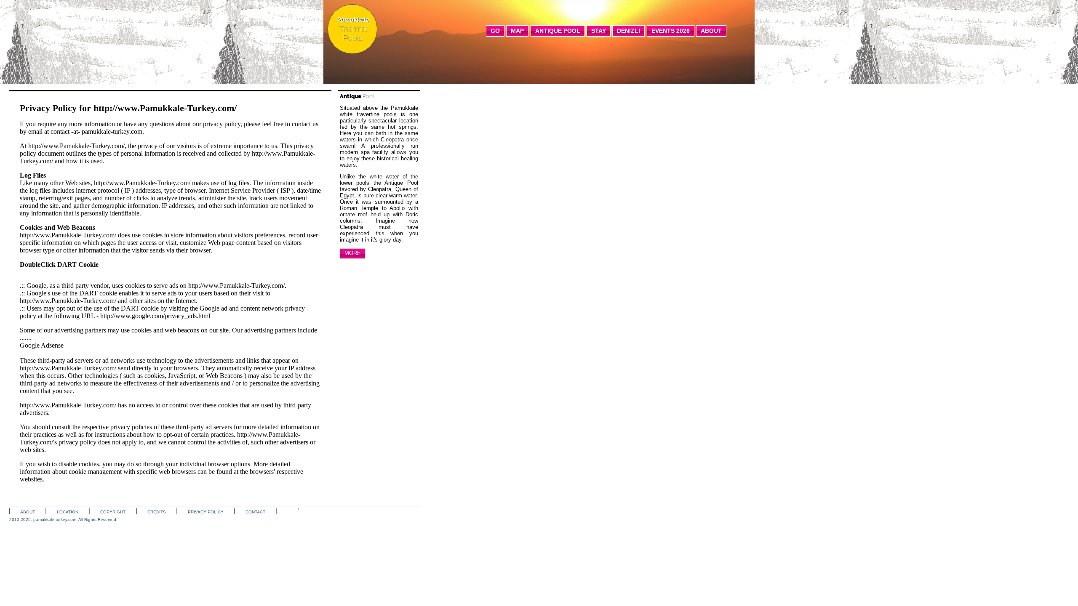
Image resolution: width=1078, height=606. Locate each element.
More (352, 253)
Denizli (628, 30)
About (711, 30)
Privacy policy (206, 512)
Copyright (112, 512)
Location (67, 512)
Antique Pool (557, 30)
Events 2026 (670, 30)
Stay (598, 30)
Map (517, 30)
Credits (156, 512)
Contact (255, 512)
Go (495, 30)
